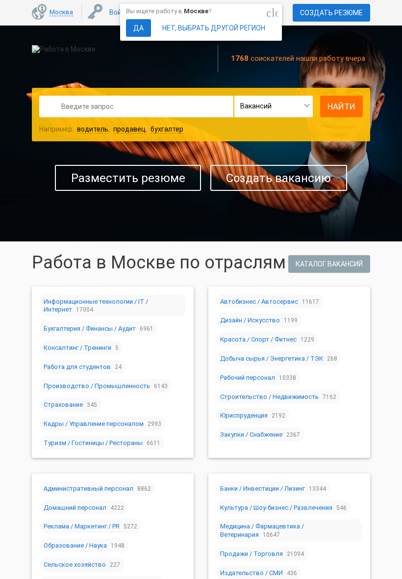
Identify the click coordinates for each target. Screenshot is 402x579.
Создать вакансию (278, 178)
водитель (92, 129)
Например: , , (111, 129)
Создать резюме (331, 13)
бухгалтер (167, 129)
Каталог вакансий (329, 264)
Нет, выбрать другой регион (213, 28)
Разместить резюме (128, 178)
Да (138, 28)
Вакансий (256, 106)
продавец (129, 129)
